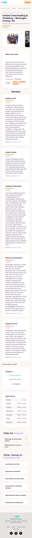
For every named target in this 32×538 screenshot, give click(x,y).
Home (2, 8)
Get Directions (16, 384)
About (8, 527)
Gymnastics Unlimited (12, 471)
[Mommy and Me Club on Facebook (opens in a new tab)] (21, 533)
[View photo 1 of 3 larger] (13, 39)
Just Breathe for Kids (12, 464)
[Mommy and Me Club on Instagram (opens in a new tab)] (16, 533)
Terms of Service (21, 527)
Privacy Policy (16, 529)
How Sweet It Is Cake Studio (14, 479)
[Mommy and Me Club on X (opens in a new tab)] (11, 533)
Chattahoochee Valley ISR (14, 502)
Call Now (19, 379)
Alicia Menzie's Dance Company (15, 495)
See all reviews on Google (9, 364)
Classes (8, 8)
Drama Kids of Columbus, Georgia (13, 487)
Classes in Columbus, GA (24, 8)
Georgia (14, 8)
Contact (13, 527)
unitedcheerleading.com (15, 375)
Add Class (27, 2)
